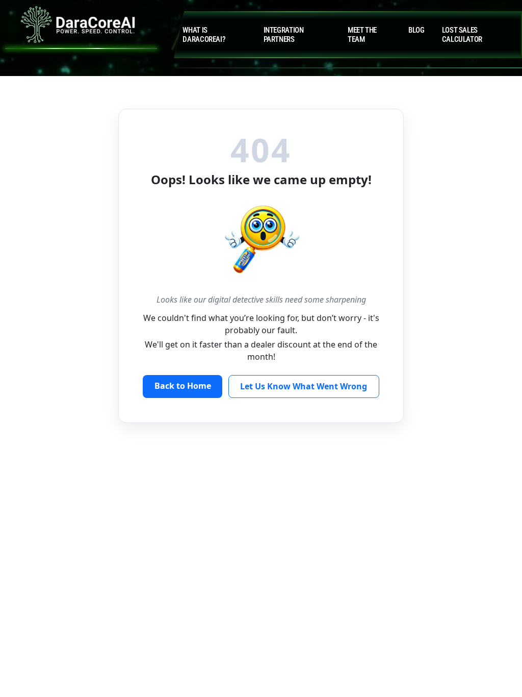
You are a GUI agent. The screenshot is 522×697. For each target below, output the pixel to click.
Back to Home (182, 385)
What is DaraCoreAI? (203, 35)
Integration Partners (284, 35)
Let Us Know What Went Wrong (303, 386)
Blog (416, 30)
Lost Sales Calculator (462, 35)
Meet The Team (362, 35)
